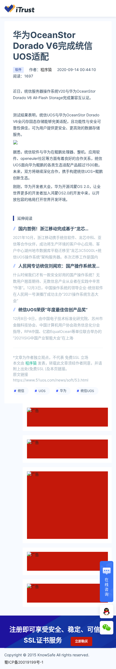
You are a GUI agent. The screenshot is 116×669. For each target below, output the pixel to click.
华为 (63, 391)
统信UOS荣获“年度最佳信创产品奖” (53, 309)
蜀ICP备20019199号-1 (23, 662)
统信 (21, 391)
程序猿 (46, 69)
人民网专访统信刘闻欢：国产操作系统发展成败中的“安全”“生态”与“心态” (59, 266)
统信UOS (87, 391)
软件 (18, 70)
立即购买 (81, 641)
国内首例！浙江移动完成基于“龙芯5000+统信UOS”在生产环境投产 (51, 229)
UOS (42, 391)
